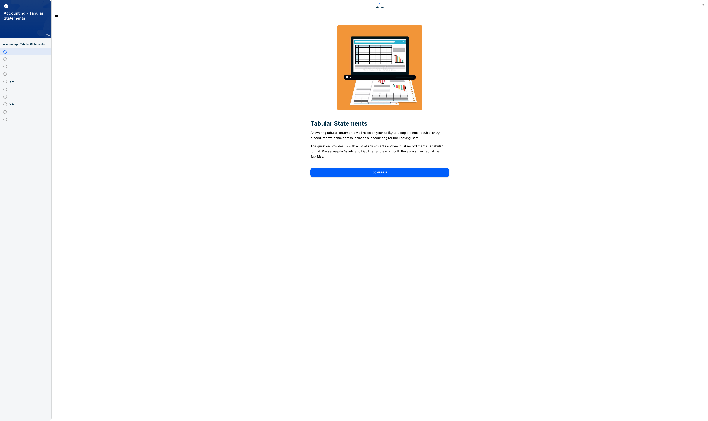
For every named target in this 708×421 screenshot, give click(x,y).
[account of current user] (6, 6)
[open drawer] (56, 15)
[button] (26, 51)
